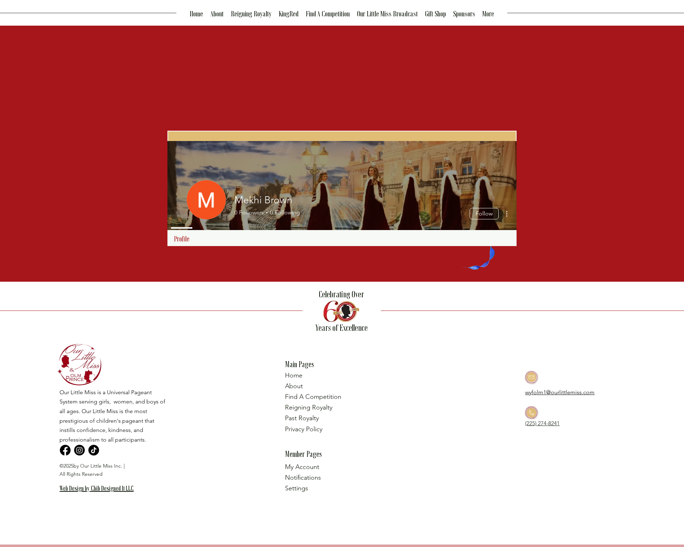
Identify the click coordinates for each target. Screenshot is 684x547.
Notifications (303, 477)
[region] (99, 500)
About (294, 386)
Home (293, 375)
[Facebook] (65, 450)
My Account (302, 467)
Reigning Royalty (308, 407)
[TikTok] (93, 450)
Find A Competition (313, 397)
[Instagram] (79, 450)
